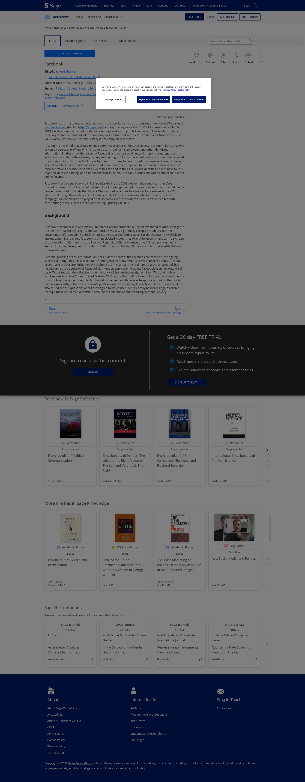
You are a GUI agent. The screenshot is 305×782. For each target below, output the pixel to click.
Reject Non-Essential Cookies (153, 99)
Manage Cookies (113, 99)
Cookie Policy (184, 89)
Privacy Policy (170, 89)
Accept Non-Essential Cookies (189, 99)
